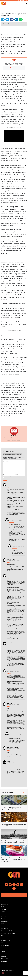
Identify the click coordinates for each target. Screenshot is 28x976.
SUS (13, 422)
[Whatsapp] (21, 884)
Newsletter (3, 956)
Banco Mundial (5, 422)
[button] (3, 19)
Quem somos (4, 961)
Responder (9, 487)
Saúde (2, 943)
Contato (3, 951)
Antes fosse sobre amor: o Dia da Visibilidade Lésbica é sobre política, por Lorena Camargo (13, 859)
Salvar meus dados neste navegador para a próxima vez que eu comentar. (14, 477)
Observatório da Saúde (6, 931)
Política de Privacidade (6, 958)
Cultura (3, 911)
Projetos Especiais (5, 940)
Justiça (2, 923)
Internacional (4, 921)
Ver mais (24, 792)
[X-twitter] (6, 884)
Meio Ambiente (4, 928)
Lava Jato (3, 926)
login (8, 454)
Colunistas (3, 909)
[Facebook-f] (14, 884)
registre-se (19, 454)
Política (2, 935)
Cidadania (3, 907)
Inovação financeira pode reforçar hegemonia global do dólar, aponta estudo (13, 808)
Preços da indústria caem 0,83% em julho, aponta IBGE (13, 825)
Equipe (2, 954)
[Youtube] (10, 884)
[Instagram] (17, 884)
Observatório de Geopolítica (8, 933)
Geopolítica (3, 919)
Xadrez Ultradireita (5, 945)
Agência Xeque (4, 904)
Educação (3, 916)
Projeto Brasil (4, 938)
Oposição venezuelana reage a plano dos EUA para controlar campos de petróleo (13, 841)
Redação (5, 24)
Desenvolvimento (5, 914)
